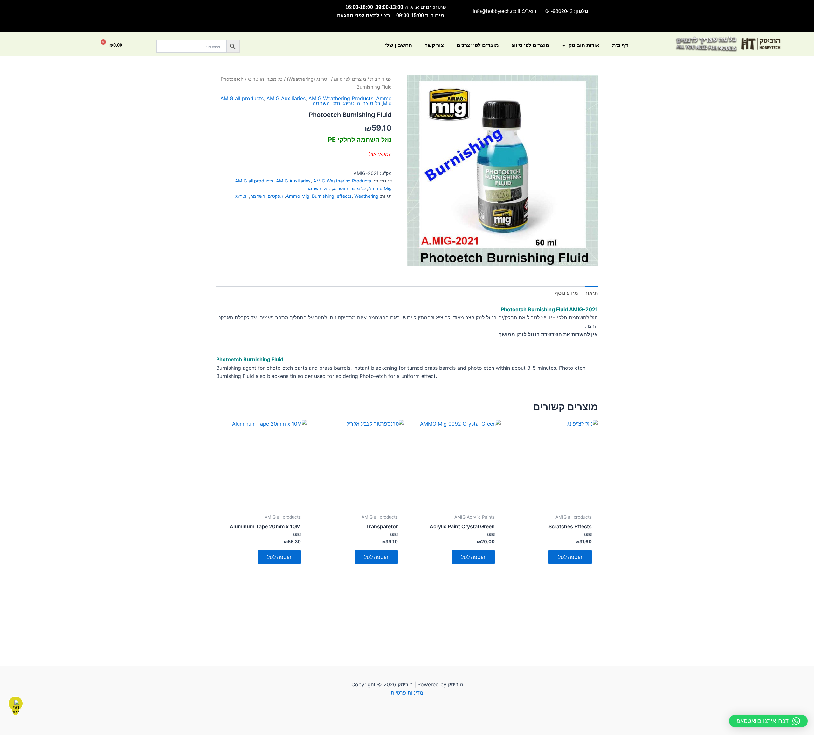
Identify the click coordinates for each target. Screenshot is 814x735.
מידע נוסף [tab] (566, 293)
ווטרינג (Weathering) (308, 79)
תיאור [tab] (591, 293)
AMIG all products (242, 98)
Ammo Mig (384, 100)
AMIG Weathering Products (340, 98)
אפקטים (275, 196)
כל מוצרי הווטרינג (265, 79)
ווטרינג (241, 196)
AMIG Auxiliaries (286, 98)
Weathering (366, 196)
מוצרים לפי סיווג (530, 45)
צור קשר (434, 45)
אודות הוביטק (584, 45)
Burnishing (323, 196)
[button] (768, 721)
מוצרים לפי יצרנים (478, 45)
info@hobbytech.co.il (496, 11)
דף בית (620, 45)
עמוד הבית (381, 79)
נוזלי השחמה (326, 103)
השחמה (257, 196)
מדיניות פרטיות (407, 693)
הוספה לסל (570, 557)
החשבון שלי (398, 45)
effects (344, 196)
